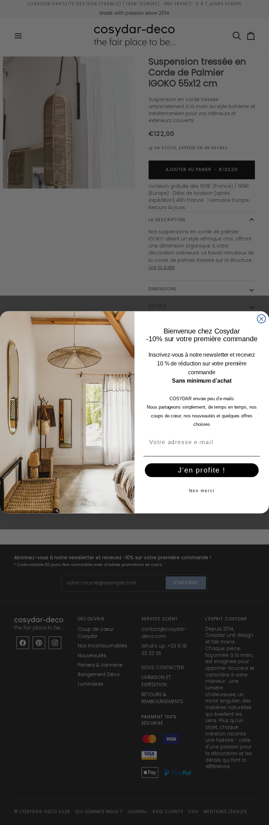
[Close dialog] (261, 319)
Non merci (202, 490)
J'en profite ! (202, 470)
